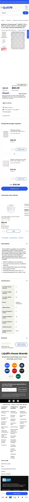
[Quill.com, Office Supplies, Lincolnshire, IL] (6, 480)
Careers (3, 471)
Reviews (21, 237)
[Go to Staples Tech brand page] (22, 371)
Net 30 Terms (14, 427)
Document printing (13, 436)
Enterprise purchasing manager (13, 441)
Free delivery (8, 103)
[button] (28, 2)
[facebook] (18, 401)
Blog (2, 466)
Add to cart (16, 493)
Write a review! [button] (22, 30)
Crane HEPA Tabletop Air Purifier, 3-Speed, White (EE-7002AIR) (10, 217)
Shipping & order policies (4, 431)
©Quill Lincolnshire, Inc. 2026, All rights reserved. (12, 485)
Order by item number (23, 422)
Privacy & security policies (3, 441)
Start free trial (22, 93)
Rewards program (13, 416)
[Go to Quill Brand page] (7, 365)
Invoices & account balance (4, 423)
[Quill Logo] (7, 7)
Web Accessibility (5, 474)
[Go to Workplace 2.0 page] (18, 376)
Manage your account (4, 418)
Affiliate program (13, 457)
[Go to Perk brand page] (7, 371)
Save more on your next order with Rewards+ (14, 2)
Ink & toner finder (23, 416)
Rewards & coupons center (22, 427)
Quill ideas (13, 454)
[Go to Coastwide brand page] (14, 365)
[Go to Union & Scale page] (11, 376)
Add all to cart (14, 188)
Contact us (4, 445)
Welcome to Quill (5, 463)
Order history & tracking (5, 412)
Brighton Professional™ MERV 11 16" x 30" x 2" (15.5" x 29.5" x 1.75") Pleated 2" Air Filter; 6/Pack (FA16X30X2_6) (17, 130)
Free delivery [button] (5, 227)
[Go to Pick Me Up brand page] (22, 365)
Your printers (23, 419)
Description (5, 237)
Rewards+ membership (14, 412)
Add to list (7, 115)
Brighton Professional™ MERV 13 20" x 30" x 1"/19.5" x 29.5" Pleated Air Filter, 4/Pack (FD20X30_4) (18, 160)
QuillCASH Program (13, 420)
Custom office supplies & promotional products (14, 431)
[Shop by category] (1, 7)
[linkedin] (13, 401)
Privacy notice (17, 489)
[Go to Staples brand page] (14, 371)
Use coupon (22, 389)
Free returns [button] (7, 111)
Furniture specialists (13, 445)
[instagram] (9, 401)
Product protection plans (13, 450)
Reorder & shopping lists (23, 412)
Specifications (13, 237)
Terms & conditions (6, 489)
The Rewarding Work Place (8, 468)
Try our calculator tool (19, 96)
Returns (3, 415)
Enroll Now (15, 90)
